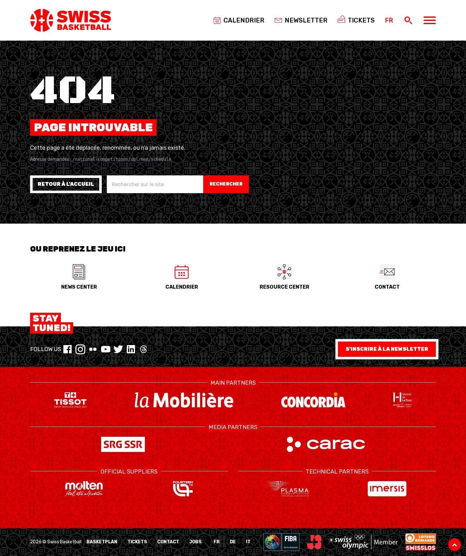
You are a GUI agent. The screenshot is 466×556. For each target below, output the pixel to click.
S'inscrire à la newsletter (387, 349)
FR (217, 542)
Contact (168, 542)
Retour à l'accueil (66, 184)
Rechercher (226, 184)
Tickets (137, 542)
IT (248, 542)
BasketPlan (102, 542)
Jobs (195, 542)
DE (233, 542)
